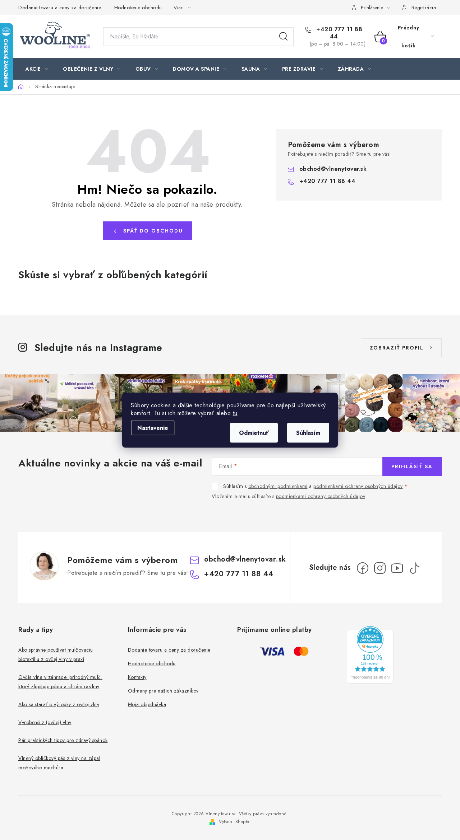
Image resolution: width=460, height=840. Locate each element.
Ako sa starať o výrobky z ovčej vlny (58, 704)
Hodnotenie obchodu (138, 7)
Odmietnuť (254, 432)
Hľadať (283, 36)
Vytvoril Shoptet (234, 821)
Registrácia (423, 7)
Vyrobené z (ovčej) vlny (45, 722)
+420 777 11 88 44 (338, 33)
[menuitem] (36, 69)
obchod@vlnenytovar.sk (333, 169)
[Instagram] (380, 568)
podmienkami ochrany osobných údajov (358, 486)
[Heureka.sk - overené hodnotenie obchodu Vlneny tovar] (370, 655)
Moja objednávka (147, 704)
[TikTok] (414, 568)
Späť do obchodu (153, 230)
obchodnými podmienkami (278, 486)
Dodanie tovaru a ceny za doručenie (59, 7)
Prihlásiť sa (412, 466)
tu (235, 413)
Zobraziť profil (397, 347)
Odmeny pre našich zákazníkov (163, 690)
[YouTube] (397, 568)
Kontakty (137, 677)
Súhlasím (308, 432)
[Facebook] (362, 568)
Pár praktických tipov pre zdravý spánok (63, 740)
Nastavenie (152, 427)
